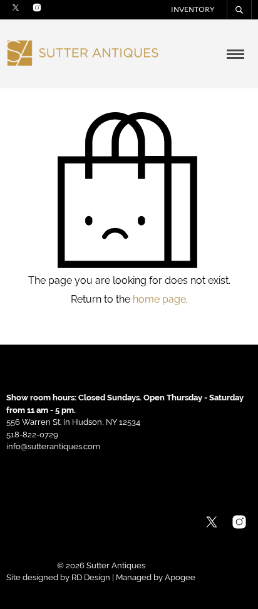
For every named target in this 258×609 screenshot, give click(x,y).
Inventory (192, 9)
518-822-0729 (32, 434)
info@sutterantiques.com (53, 446)
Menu (236, 55)
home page (159, 299)
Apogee (180, 577)
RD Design (90, 577)
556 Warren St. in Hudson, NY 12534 (73, 422)
